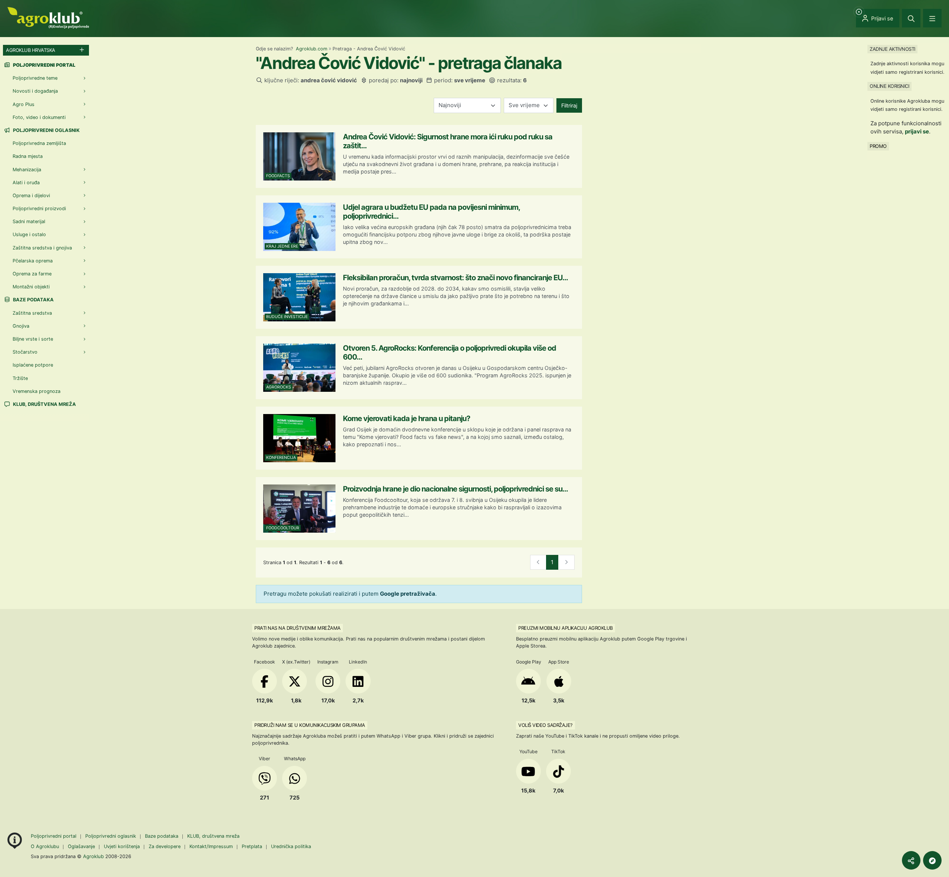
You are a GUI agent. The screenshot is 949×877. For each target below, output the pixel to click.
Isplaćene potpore (33, 365)
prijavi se (917, 131)
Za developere (165, 846)
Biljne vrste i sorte (33, 339)
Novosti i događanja (35, 91)
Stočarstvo (25, 352)
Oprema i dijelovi (31, 195)
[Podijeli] (911, 860)
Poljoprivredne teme (35, 78)
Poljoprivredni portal (54, 836)
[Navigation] (932, 18)
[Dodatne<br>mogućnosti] (932, 860)
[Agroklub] (48, 17)
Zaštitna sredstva (32, 313)
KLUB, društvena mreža (44, 404)
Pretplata (252, 846)
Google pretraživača (407, 593)
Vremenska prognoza (36, 391)
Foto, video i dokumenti (39, 117)
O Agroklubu (45, 846)
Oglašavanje (81, 846)
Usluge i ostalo (29, 234)
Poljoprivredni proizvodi (39, 208)
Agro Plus (23, 104)
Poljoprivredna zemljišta (39, 143)
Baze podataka (33, 299)
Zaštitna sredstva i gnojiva (42, 248)
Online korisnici (889, 86)
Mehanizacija (27, 169)
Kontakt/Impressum (211, 846)
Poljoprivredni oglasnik (46, 130)
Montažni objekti (31, 286)
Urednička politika (291, 846)
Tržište (20, 378)
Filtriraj (569, 105)
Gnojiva (21, 326)
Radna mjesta (28, 156)
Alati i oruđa (26, 182)
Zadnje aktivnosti (892, 49)
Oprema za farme (32, 274)
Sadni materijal (29, 221)
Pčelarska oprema (33, 261)
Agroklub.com (311, 49)
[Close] (911, 18)
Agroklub (93, 856)
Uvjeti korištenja (122, 846)
